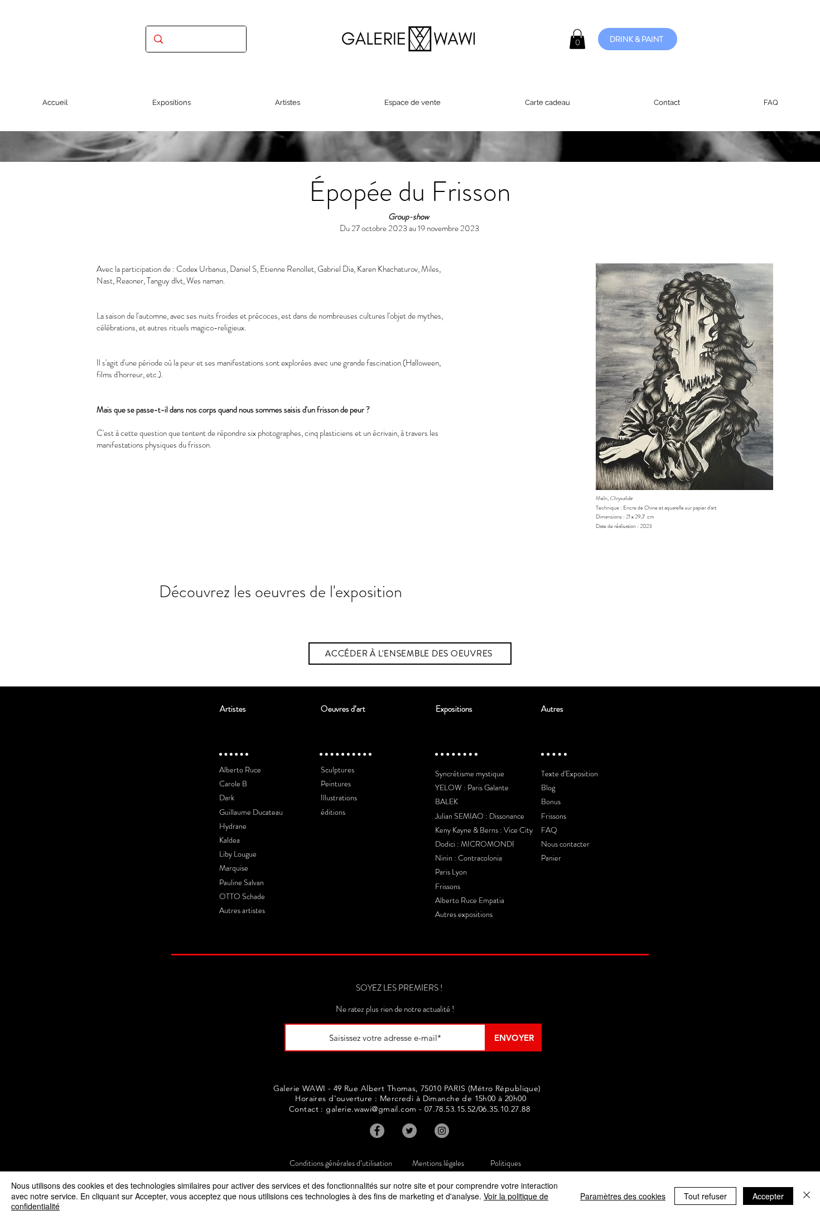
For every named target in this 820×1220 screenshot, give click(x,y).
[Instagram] (442, 1130)
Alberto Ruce (240, 769)
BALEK (446, 801)
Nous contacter (565, 843)
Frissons (447, 886)
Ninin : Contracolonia (468, 857)
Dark (226, 797)
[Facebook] (377, 1130)
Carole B (233, 783)
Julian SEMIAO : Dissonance (479, 816)
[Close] (806, 1195)
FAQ (549, 829)
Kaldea (229, 840)
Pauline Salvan (241, 882)
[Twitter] (409, 1130)
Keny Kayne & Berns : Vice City (484, 829)
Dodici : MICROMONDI (474, 843)
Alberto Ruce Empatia (469, 900)
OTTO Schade (242, 896)
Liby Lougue (238, 853)
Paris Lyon (451, 871)
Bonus (551, 801)
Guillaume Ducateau (251, 812)
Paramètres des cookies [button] (622, 1196)
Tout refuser (705, 1196)
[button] (577, 39)
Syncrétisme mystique (469, 773)
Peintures (336, 783)
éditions (333, 812)
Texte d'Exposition (569, 773)
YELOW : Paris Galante (472, 787)
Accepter (768, 1196)
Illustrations (339, 797)
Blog (548, 787)
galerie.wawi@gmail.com (371, 1109)
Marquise (233, 867)
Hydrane (233, 826)
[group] (410, 619)
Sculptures (337, 769)
